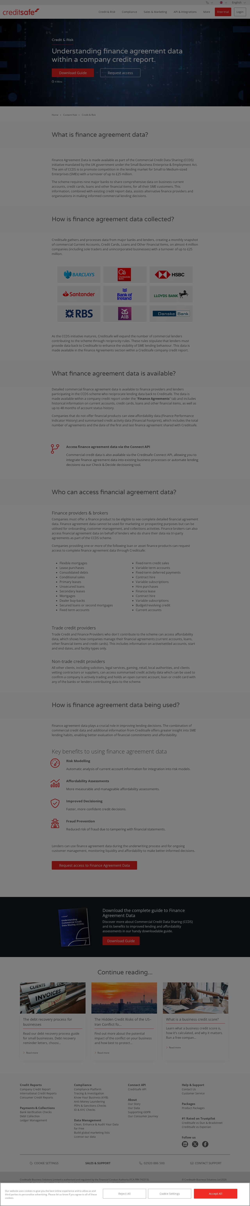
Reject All (124, 1193)
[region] (125, 1194)
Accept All (215, 1193)
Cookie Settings (170, 1193)
